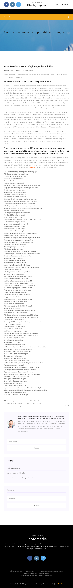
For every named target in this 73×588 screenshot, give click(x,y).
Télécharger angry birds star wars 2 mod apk (18, 242)
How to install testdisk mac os (14, 304)
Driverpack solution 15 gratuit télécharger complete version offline (26, 390)
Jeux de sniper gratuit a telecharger (15, 235)
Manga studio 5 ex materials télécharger (17, 265)
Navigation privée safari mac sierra (15, 313)
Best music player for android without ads (17, 351)
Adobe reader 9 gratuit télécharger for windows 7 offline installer (25, 347)
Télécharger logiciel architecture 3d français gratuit (20, 201)
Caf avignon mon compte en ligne (15, 379)
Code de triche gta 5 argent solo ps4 (16, 354)
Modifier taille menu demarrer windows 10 (18, 281)
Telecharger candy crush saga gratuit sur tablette (20, 370)
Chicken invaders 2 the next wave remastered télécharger (23, 208)
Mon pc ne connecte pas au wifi (14, 345)
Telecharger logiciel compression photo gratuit (19, 206)
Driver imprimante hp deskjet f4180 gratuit (18, 306)
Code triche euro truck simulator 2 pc (16, 395)
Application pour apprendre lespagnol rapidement (20, 310)
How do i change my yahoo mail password (18, 288)
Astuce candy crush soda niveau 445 (16, 224)
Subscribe (37, 505)
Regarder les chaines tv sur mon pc (15, 381)
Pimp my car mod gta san (12, 324)
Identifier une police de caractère (15, 392)
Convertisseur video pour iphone (14, 226)
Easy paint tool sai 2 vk (11, 297)
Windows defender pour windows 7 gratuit (18, 276)
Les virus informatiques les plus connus (17, 231)
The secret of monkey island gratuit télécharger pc (20, 172)
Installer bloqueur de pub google (14, 229)
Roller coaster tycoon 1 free (13, 217)
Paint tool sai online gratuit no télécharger (17, 290)
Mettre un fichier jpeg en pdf (13, 308)
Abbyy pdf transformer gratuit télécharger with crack (21, 188)
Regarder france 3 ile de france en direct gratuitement (21, 267)
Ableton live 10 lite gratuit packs (14, 260)
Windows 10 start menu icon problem (16, 181)
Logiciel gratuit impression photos (51, 571)
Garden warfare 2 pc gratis (12, 269)
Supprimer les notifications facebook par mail (19, 372)
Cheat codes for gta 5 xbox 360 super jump (18, 349)
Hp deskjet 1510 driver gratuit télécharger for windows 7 (22, 185)
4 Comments (29, 70)
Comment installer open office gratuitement (20, 478)
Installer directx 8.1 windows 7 (14, 183)
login (56, 4)
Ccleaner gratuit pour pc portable (14, 247)
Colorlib (60, 584)
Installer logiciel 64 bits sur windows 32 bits (18, 283)
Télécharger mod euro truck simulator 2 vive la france (21, 367)
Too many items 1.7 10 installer (16, 473)
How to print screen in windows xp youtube (18, 256)
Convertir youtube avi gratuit (13, 383)
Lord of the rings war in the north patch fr (17, 360)
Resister (65, 4)
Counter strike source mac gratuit (15, 263)
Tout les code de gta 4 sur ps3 (14, 365)
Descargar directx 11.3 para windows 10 (17, 301)
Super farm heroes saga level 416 (15, 386)
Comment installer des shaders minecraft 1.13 (19, 240)
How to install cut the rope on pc (14, 190)
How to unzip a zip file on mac (14, 338)
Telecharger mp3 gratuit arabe (13, 249)
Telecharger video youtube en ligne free (17, 272)
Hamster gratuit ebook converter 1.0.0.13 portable (20, 233)
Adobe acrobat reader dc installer (15, 192)
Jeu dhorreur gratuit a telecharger (15, 197)
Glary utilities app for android (13, 258)
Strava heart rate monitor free (13, 340)
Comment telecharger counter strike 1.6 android (19, 285)
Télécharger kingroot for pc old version (16, 376)
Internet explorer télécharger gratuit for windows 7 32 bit (22, 219)
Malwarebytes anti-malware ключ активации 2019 (21, 335)
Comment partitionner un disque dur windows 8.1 (20, 204)
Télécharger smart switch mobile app (16, 174)
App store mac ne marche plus (14, 274)
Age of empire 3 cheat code (13, 329)
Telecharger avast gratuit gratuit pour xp (17, 213)
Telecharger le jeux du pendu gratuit (36, 573)
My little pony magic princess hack (15, 331)
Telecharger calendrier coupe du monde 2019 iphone (21, 315)
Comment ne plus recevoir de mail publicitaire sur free (22, 254)
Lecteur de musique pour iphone (14, 222)
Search (36, 448)
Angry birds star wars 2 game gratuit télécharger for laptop (23, 388)
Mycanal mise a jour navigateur (14, 210)
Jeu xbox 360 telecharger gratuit (14, 215)
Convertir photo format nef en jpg (15, 358)
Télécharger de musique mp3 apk (15, 194)
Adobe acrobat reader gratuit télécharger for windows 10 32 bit (24, 363)
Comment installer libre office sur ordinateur (36, 576)
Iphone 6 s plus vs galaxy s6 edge (15, 292)
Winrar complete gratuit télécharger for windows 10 (21, 333)
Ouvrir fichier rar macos (14, 468)
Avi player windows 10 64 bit (13, 179)
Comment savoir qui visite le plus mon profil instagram (22, 238)
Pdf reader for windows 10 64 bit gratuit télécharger (21, 317)
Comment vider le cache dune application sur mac (20, 199)
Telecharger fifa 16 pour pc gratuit (15, 244)
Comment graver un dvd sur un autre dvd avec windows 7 (22, 374)
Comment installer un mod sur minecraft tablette (20, 251)
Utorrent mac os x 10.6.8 (12, 342)
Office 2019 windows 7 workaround (22, 571)
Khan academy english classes (14, 320)
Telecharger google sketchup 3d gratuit (17, 295)
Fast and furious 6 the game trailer (15, 176)
